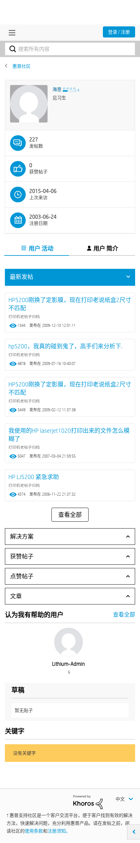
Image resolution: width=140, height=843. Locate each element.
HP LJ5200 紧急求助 (33, 477)
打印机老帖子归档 (24, 316)
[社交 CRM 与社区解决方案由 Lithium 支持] (88, 802)
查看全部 (70, 515)
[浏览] (10, 32)
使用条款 (34, 831)
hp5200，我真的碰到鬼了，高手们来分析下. (65, 346)
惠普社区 (21, 66)
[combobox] (70, 48)
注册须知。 (59, 831)
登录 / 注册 (119, 32)
